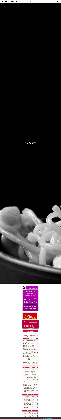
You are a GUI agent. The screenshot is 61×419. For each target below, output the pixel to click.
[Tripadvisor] (57, 1)
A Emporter (45, 1)
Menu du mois (38, 1)
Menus (42, 1)
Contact (52, 1)
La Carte (34, 1)
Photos (49, 1)
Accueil (31, 1)
